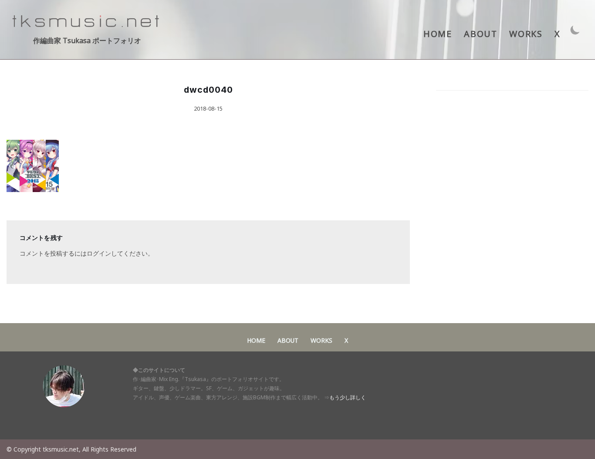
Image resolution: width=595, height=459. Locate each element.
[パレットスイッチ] (575, 30)
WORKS (525, 33)
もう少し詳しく (347, 397)
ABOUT (480, 33)
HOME (437, 33)
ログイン (99, 253)
